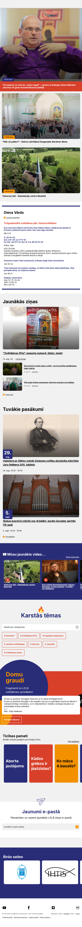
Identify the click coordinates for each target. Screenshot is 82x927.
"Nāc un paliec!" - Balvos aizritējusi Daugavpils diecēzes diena (34, 141)
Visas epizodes (72, 557)
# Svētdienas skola (13, 652)
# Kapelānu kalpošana (53, 636)
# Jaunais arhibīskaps (14, 644)
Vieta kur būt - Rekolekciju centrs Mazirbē (24, 196)
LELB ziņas (8, 79)
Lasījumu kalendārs (13, 218)
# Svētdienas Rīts (28, 636)
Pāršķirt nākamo (12, 720)
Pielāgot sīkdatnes (45, 917)
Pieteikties (78, 827)
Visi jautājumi (73, 742)
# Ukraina (34, 644)
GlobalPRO (67, 913)
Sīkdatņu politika (33, 917)
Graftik (78, 913)
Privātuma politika (7, 917)
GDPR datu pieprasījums (21, 917)
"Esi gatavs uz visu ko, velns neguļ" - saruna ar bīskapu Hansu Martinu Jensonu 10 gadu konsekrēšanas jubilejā (39, 86)
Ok (78, 627)
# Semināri (9, 636)
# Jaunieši (50, 644)
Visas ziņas (9, 394)
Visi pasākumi (10, 537)
